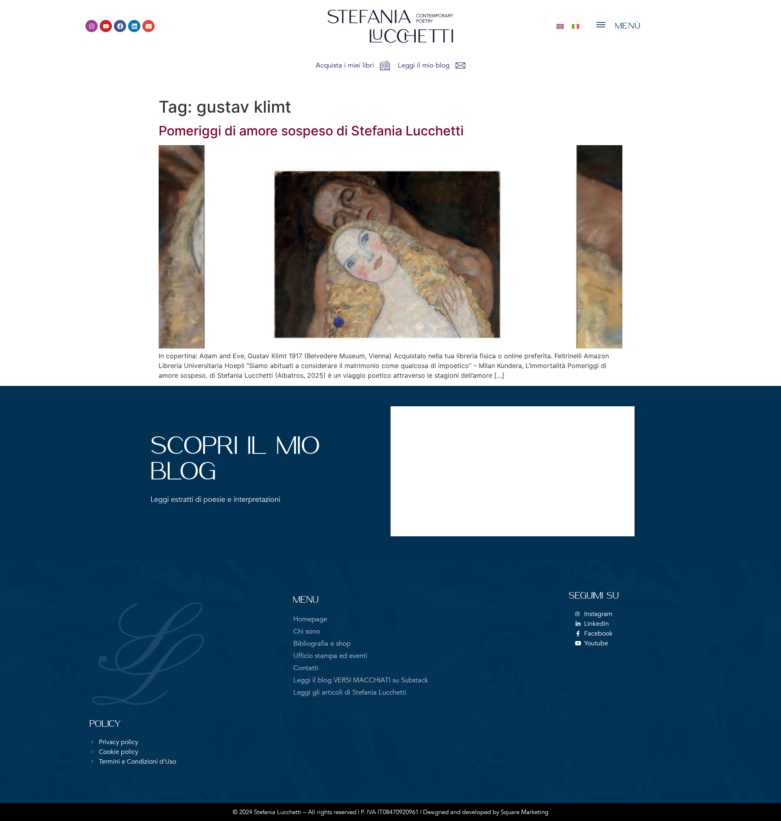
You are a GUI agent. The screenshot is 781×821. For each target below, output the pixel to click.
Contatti (306, 668)
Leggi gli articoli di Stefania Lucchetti (349, 692)
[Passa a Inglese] (560, 26)
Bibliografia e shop (322, 643)
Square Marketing (524, 812)
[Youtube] (106, 26)
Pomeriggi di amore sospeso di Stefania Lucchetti (311, 131)
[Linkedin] (134, 26)
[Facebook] (120, 26)
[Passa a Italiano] (575, 26)
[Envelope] (148, 26)
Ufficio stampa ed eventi (330, 655)
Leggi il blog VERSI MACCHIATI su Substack (360, 680)
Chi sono (306, 631)
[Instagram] (91, 26)
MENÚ (628, 26)
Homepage (310, 619)
